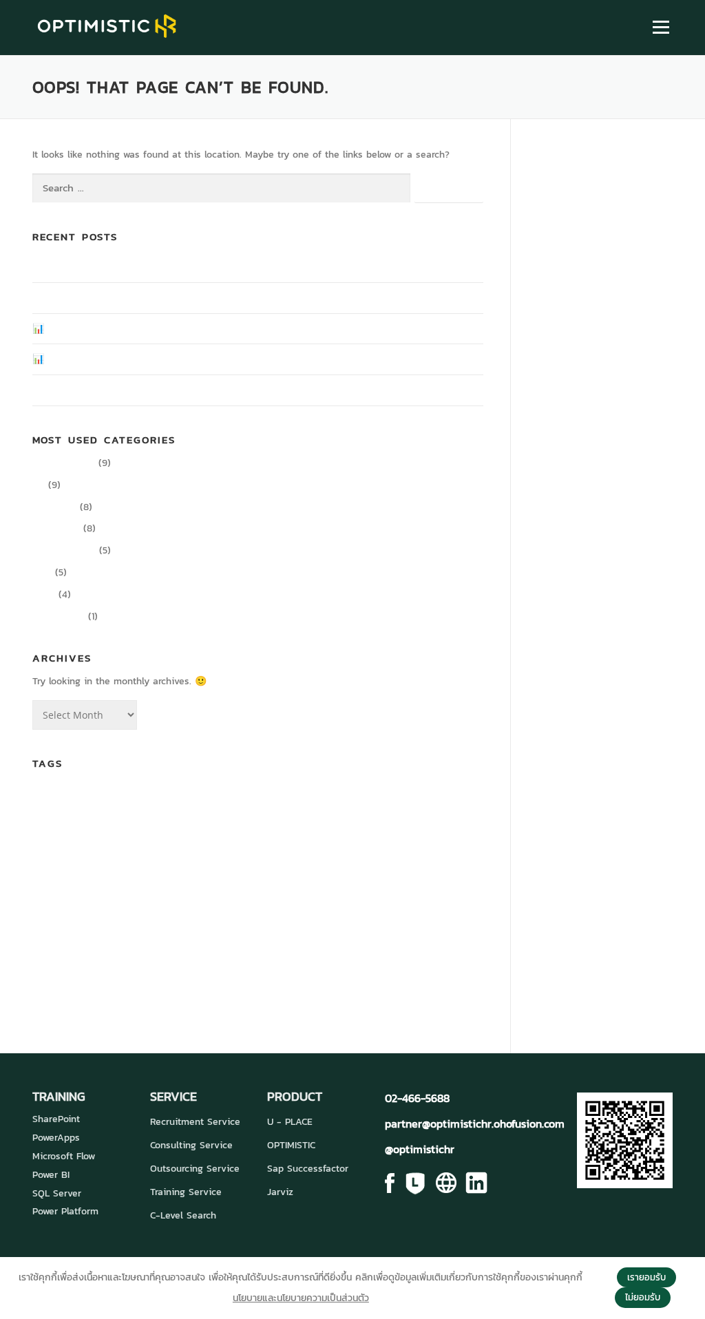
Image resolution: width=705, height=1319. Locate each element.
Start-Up (103, 954)
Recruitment (327, 927)
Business (132, 798)
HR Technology (146, 891)
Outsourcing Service (195, 1168)
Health (319, 863)
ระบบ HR (67, 981)
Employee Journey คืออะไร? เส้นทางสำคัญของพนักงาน (145, 267)
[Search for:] (221, 188)
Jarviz (280, 1192)
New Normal (78, 927)
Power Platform (65, 1211)
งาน (408, 954)
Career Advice (63, 463)
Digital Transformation (193, 831)
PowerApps (56, 1137)
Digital (439, 799)
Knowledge (56, 528)
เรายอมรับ (646, 1277)
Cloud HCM (298, 799)
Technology (196, 952)
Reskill (362, 927)
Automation (52, 799)
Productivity (58, 616)
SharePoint (56, 1119)
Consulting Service (191, 1145)
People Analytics (172, 924)
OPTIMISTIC (291, 1145)
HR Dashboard (433, 863)
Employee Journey (149, 863)
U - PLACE (290, 1122)
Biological (91, 799)
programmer (274, 927)
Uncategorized (64, 550)
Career (186, 795)
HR (38, 485)
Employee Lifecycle (216, 863)
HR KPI (63, 895)
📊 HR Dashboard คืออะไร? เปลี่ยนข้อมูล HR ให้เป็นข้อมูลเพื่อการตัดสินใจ (178, 359)
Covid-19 (404, 798)
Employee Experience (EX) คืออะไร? (109, 298)
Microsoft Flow (63, 1156)
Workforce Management (357, 954)
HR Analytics (364, 863)
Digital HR (54, 507)
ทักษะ (434, 952)
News (43, 594)
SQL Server (56, 1193)
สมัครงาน (135, 982)
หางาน (186, 982)
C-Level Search (183, 1215)
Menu (661, 27)
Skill (387, 927)
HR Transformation (299, 891)
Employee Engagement (317, 833)
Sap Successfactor (307, 1168)
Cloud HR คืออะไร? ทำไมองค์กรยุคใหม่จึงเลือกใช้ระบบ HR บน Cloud (167, 390)
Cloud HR (350, 797)
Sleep (410, 927)
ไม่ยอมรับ (642, 1297)
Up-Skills (258, 954)
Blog (42, 572)
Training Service (186, 1192)
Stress (141, 954)
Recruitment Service (195, 1122)
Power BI (51, 1175)
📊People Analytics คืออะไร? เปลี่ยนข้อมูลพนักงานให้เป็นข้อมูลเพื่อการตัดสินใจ (189, 328)
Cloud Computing (248, 799)
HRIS (40, 895)
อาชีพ (224, 983)
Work (298, 952)
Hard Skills (278, 863)
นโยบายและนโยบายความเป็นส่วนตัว (301, 1298)
